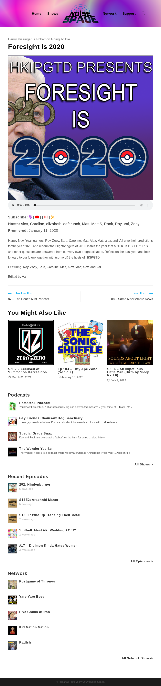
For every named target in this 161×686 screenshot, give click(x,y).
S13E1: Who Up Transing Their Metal (49, 515)
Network (17, 573)
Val (126, 224)
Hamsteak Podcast (34, 403)
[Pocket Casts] (46, 217)
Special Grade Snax (35, 433)
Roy (118, 224)
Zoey (135, 224)
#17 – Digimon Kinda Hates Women (48, 545)
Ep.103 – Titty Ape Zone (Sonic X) (77, 371)
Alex (24, 224)
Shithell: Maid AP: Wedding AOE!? (47, 530)
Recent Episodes (28, 476)
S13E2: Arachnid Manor (39, 499)
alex (86, 267)
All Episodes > (142, 561)
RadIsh (25, 642)
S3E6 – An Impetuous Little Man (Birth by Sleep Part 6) (128, 372)
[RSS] (52, 217)
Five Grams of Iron (34, 612)
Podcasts (19, 395)
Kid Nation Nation (34, 627)
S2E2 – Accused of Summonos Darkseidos (27, 371)
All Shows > (143, 464)
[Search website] (143, 13)
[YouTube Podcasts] (37, 217)
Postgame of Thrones (37, 581)
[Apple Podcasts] (30, 217)
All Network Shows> (137, 658)
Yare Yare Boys (32, 596)
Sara (41, 267)
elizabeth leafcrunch (63, 224)
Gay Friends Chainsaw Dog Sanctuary (51, 418)
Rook (108, 224)
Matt (85, 224)
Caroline (37, 224)
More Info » (125, 407)
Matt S (96, 224)
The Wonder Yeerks (35, 448)
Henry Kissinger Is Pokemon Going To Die (39, 39)
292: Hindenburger (34, 484)
